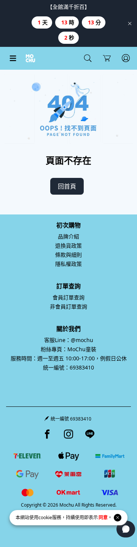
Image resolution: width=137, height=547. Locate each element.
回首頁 (67, 186)
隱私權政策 (68, 263)
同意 (103, 517)
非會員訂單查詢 (68, 306)
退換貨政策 (68, 245)
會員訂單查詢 (68, 297)
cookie (45, 517)
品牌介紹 (68, 236)
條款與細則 (68, 254)
